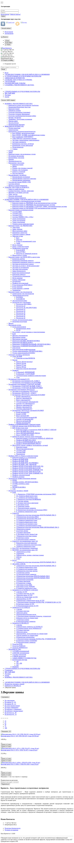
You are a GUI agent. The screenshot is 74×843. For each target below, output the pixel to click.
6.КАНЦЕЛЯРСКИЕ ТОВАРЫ (15, 83)
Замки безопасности (19, 271)
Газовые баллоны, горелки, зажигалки (21, 191)
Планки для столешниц (20, 170)
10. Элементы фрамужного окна (26, 496)
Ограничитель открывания (21, 276)
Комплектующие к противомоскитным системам (24, 201)
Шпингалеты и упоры (19, 255)
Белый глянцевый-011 (23, 396)
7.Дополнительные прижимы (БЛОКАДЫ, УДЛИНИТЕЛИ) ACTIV (38, 602)
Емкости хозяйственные (16, 189)
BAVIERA (19, 297)
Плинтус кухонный (18, 171)
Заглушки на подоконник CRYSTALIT (25, 391)
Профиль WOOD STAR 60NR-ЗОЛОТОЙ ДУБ (27, 466)
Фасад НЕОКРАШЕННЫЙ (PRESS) (28, 433)
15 (5, 721)
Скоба (18, 243)
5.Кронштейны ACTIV (23, 599)
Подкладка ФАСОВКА (23, 304)
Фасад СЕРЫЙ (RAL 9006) (25, 435)
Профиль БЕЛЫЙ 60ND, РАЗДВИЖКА (25, 463)
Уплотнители (20, 454)
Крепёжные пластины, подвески (23, 144)
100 (6, 728)
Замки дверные (17, 229)
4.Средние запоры (22, 531)
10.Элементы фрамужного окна (26, 567)
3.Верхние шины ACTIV (24, 595)
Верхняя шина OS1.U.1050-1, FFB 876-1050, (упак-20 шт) (20, 764)
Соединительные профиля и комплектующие (31, 375)
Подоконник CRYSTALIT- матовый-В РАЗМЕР (28, 410)
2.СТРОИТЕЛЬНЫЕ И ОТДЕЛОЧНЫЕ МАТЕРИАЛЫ (23, 76)
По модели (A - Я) (10, 712)
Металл (10, 323)
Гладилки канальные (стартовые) (19, 112)
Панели (14, 360)
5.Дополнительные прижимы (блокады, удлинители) (33, 616)
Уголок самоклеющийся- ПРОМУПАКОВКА (27, 351)
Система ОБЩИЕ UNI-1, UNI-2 (22, 217)
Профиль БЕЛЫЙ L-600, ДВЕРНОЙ (24, 464)
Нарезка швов (13, 121)
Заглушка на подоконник (20, 267)
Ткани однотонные (18, 222)
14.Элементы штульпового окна (26, 524)
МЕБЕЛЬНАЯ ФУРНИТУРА (14, 126)
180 (17, 661)
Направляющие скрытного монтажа (24, 178)
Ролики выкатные (14, 128)
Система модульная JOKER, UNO (19, 182)
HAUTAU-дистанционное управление (25, 548)
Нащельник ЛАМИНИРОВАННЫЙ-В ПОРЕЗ (27, 346)
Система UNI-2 (17, 215)
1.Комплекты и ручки (23, 552)
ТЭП (14, 489)
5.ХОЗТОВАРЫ (10, 81)
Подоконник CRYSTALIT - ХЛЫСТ (24, 393)
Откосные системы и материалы (19, 354)
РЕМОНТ (15, 667)
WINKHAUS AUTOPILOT (21, 607)
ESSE (14, 492)
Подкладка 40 (20, 314)
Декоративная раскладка (20, 295)
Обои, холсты (12, 194)
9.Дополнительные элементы (25, 539)
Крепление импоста (18, 274)
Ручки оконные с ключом (20, 288)
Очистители (16, 348)
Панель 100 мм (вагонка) (24, 361)
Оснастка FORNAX (18, 646)
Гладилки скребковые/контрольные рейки (22, 116)
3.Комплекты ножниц (23, 529)
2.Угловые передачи (22, 611)
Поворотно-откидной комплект (26, 543)
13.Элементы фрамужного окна (26, 522)
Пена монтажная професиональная (23, 349)
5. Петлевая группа (22, 504)
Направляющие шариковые (21, 180)
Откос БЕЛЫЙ (17, 356)
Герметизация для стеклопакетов (23, 293)
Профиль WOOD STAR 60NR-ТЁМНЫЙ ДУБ (27, 470)
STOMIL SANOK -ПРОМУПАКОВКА (25, 482)
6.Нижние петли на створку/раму (27, 618)
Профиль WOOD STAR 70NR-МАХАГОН (26, 471)
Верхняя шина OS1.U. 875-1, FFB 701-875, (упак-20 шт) (19, 750)
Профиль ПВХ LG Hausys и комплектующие (23, 456)
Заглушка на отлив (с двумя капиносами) (25, 266)
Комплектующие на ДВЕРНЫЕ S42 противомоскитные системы (33, 205)
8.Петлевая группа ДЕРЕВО (25, 586)
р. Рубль (7, 44)
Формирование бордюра (16, 124)
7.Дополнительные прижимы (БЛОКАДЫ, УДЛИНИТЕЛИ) (36, 639)
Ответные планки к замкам (21, 234)
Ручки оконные (17, 286)
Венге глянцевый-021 (23, 400)
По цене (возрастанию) (12, 706)
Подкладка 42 (20, 316)
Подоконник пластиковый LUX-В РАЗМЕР (26, 382)
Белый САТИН (21, 414)
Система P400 (20, 452)
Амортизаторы (13, 130)
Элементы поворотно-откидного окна (28, 545)
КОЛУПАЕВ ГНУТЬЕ (19, 660)
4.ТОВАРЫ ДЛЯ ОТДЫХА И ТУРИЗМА (18, 79)
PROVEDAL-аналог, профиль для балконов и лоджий (30, 445)
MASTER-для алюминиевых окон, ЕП (25, 550)
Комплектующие (14, 109)
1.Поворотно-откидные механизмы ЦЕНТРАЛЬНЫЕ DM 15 (36, 515)
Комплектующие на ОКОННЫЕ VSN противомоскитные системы (34, 208)
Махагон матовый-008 (23, 421)
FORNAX (15, 513)
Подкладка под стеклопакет (21, 302)
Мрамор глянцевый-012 (24, 407)
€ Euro (7, 40)
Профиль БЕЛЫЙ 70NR (20, 461)
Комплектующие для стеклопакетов (20, 292)
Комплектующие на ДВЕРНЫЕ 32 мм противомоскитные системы (34, 203)
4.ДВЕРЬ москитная (19, 656)
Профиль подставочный (20, 283)
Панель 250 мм (21, 363)
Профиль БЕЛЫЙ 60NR (20, 459)
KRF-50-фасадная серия (20, 428)
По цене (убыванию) (11, 707)
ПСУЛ (18, 330)
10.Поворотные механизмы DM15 (27, 517)
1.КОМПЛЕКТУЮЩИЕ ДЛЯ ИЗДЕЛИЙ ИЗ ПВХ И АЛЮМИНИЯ (27, 74)
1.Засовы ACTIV (21, 592)
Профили (15, 370)
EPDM (14, 480)
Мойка (14, 166)
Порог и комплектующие (20, 246)
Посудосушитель (17, 173)
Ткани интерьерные (18, 218)
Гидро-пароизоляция (19, 327)
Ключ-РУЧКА (20, 252)
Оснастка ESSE (17, 644)
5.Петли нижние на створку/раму (27, 635)
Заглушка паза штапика (20, 269)
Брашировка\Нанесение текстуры (19, 107)
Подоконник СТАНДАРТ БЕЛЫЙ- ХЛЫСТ (27, 386)
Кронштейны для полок (16, 157)
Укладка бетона (13, 123)
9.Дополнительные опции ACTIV (27, 606)
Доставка (8, 95)
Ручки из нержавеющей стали (26, 241)
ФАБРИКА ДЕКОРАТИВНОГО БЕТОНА (19, 103)
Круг (17, 238)
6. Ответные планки (22, 506)
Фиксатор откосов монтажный (26, 368)
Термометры (16, 290)
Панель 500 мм (21, 367)
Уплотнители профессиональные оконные (22, 478)
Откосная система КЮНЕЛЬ (25, 358)
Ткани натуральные (18, 220)
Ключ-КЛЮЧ (20, 250)
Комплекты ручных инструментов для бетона (23, 105)
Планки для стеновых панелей (22, 168)
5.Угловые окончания (23, 532)
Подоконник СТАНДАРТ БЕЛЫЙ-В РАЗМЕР (27, 388)
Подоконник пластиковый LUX (18, 379)
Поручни (19, 239)
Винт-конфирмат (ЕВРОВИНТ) (22, 137)
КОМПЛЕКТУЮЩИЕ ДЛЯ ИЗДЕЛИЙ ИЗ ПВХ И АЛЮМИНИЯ (26, 199)
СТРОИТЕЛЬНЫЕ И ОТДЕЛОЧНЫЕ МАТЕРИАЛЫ (22, 91)
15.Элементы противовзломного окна (28, 525)
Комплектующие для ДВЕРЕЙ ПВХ (20, 225)
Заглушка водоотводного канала (23, 264)
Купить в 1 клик (6, 746)
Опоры (10, 150)
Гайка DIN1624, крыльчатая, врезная (24, 138)
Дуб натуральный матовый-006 (26, 417)
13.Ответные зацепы (23, 572)
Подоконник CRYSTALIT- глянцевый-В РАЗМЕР (28, 395)
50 (5, 724)
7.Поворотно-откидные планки (26, 536)
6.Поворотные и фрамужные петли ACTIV (30, 600)
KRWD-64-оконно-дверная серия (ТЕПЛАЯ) (27, 436)
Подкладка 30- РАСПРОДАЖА (26, 307)
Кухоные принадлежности (17, 198)
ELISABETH (20, 299)
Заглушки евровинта (19, 142)
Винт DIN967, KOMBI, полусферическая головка (28, 135)
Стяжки (14, 149)
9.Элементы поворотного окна (26, 588)
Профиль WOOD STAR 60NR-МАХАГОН (26, 468)
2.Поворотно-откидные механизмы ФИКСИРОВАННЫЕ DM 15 (37, 527)
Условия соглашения (11, 830)
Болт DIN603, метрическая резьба (23, 133)
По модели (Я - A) (11, 714)
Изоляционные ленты (23, 328)
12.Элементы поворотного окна (26, 520)
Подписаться (5, 784)
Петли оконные (17, 278)
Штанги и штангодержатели (17, 185)
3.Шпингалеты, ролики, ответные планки (30, 555)
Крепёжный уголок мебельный (22, 145)
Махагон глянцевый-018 (24, 405)
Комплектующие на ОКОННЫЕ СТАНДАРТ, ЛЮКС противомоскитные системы (39, 206)
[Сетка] (3, 718)
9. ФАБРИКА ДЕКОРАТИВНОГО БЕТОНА (19, 85)
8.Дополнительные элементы (25, 621)
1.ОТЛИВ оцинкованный (20, 651)
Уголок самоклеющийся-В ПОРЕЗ (23, 353)
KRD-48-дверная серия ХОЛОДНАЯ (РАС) (26, 426)
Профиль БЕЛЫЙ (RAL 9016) (26, 440)
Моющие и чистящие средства (18, 192)
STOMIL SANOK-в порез (20, 484)
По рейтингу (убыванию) (13, 709)
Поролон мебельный (15, 196)
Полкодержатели (17, 147)
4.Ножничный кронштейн (24, 579)
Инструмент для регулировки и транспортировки (28, 332)
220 (17, 665)
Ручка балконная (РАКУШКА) (22, 285)
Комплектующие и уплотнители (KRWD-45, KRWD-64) (34, 438)
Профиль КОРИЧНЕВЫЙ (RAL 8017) (28, 442)
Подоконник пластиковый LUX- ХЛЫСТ (26, 381)
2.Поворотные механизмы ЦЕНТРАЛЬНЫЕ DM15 (33, 576)
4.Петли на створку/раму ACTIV (27, 597)
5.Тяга (18, 558)
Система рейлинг (14, 184)
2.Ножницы (20, 553)
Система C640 (21, 450)
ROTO (14, 560)
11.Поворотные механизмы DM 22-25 (28, 518)
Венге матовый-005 (22, 416)
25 (5, 723)
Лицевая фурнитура (15, 161)
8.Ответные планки (22, 538)
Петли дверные (17, 245)
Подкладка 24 (20, 306)
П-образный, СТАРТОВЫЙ (25, 374)
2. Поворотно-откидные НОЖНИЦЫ (28, 499)
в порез (14, 485)
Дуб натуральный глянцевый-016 (27, 402)
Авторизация (9, 33)
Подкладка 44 (20, 318)
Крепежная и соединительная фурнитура (21, 131)
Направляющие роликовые (21, 177)
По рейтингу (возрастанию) (14, 711)
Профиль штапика (18, 477)
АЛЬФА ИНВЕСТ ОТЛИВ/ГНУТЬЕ (24, 658)
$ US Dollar (8, 42)
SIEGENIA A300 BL (19, 564)
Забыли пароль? (15, 14)
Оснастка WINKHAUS (19, 647)
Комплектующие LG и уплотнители (24, 457)
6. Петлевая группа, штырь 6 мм (26, 534)
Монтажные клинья (18, 337)
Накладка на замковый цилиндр (26, 253)
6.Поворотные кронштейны (25, 637)
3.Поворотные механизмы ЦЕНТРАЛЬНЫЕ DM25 (33, 578)
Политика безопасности (12, 828)
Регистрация (5, 14)
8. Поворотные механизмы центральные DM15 (31, 510)
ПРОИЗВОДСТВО (14, 649)
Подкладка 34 (20, 311)
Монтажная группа (14, 325)
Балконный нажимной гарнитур (23, 260)
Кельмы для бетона (14, 117)
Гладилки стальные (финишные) (19, 114)
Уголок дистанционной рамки (22, 320)
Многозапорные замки (19, 231)
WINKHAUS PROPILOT (20, 623)
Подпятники (16, 281)
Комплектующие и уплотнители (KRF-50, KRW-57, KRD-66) (36, 429)
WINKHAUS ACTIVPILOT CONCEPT (25, 590)
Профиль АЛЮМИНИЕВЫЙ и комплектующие (24, 424)
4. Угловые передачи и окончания (27, 503)
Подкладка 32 (20, 309)
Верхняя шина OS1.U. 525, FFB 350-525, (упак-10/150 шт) (20, 736)
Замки (10, 152)
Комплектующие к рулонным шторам (20, 210)
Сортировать (5, 697)
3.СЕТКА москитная (19, 654)
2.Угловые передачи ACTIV (25, 593)
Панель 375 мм (21, 365)
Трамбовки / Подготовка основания (20, 119)
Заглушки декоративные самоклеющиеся (25, 140)
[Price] (7, 718)
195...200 (19, 663)
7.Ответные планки (22, 620)
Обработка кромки (14, 110)
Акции (7, 97)
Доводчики (16, 227)
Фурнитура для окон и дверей (18, 490)
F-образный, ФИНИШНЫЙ (25, 372)
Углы (18, 377)
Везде (6, 73)
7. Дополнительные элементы (26, 508)
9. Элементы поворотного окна (26, 511)
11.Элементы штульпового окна (26, 569)
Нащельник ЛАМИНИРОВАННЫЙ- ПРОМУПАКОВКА (31, 344)
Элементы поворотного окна (25, 546)
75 (5, 726)
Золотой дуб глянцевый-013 (25, 403)
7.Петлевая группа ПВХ (24, 585)
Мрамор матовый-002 (23, 422)
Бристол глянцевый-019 (24, 398)
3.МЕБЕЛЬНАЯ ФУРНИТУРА (15, 78)
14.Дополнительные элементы (26, 574)
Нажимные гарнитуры (19, 232)
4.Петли (18, 557)
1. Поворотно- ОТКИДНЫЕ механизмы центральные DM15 (36, 494)
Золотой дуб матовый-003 (24, 419)
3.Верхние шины (21, 613)
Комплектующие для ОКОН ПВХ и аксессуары (24, 257)
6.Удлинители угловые (23, 583)
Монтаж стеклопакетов (20, 335)
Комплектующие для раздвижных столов (22, 154)
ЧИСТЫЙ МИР (10, 93)
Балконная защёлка (18, 259)
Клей (14, 334)
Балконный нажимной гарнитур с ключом (26, 262)
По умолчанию (10, 700)
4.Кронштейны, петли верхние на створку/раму (32, 633)
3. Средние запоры (22, 501)
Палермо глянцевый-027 (24, 409)
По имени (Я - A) (10, 704)
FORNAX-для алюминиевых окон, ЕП (25, 541)
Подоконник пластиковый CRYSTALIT (21, 389)
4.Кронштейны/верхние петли (26, 614)
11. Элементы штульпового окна (27, 497)
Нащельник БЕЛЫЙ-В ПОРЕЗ (22, 342)
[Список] (1, 718)
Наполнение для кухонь (16, 163)
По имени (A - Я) (10, 702)
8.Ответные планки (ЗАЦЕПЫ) (26, 640)
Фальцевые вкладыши (19, 321)
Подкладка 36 (20, 313)
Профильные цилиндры (20, 248)
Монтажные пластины (19, 339)
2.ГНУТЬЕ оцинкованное (20, 653)
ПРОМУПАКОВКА (19, 487)
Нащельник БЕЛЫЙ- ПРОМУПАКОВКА (26, 341)
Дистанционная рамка (19, 300)
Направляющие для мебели (17, 175)
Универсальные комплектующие (23, 224)
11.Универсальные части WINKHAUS (28, 628)
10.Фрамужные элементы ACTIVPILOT (29, 626)
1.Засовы (19, 609)
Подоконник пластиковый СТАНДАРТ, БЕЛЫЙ (24, 384)
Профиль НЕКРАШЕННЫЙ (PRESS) (28, 443)
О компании (9, 670)
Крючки (11, 159)
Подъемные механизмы (16, 156)
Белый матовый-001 (22, 412)
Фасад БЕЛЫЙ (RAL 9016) (25, 431)
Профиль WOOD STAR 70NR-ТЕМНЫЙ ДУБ (27, 473)
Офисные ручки (17, 236)
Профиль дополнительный (21, 475)
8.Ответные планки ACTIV (25, 604)
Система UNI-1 (17, 213)
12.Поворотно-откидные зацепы (26, 571)
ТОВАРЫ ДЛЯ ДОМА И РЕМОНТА (17, 187)
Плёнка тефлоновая (18, 280)
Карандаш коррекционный (21, 273)
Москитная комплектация (24, 449)
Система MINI (17, 212)
